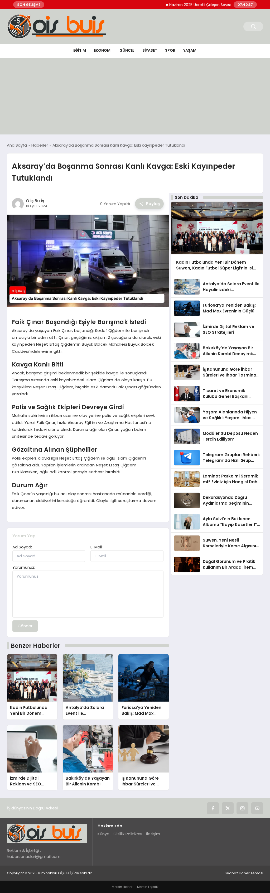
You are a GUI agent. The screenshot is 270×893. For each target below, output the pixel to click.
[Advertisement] (135, 97)
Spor (170, 50)
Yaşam (189, 50)
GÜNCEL (126, 50)
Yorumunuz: (23, 567)
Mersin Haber (122, 887)
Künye (103, 834)
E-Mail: (96, 547)
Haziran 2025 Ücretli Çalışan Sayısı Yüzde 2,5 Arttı (198, 4)
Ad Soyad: (22, 547)
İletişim (153, 834)
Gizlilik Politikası (127, 834)
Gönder (25, 626)
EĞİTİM (79, 50)
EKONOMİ (103, 50)
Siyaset (149, 50)
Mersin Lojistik (147, 887)
